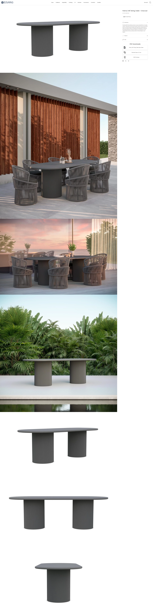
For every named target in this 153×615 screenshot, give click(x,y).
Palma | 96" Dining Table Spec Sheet (136, 47)
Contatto (93, 2)
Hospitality (64, 2)
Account (146, 2)
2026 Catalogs (136, 57)
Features (125, 35)
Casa (52, 2)
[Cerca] (150, 2)
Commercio (86, 2)
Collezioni (58, 2)
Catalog (70, 2)
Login (124, 16)
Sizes (125, 39)
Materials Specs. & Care (136, 52)
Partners (79, 2)
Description (126, 22)
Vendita (99, 2)
